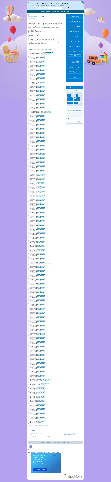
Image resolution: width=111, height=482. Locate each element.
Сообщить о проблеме (40, 469)
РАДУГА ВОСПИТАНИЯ (75, 80)
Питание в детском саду (36, 14)
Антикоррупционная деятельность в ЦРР (75, 62)
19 (72, 100)
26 (72, 102)
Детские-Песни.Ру (33, 436)
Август (80, 87)
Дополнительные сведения (75, 21)
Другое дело (55, 436)
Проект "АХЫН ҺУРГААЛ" (74, 67)
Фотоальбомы (63, 11)
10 (67, 97)
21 (76, 100)
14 (76, 97)
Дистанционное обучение (75, 24)
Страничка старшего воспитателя (75, 51)
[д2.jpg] (43, 49)
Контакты (68, 11)
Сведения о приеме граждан (74, 75)
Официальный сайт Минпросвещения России (53, 433)
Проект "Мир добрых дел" (75, 31)
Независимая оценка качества (74, 110)
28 (76, 102)
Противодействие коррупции (75, 19)
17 (67, 100)
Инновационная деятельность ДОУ (75, 59)
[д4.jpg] (50, 49)
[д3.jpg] (47, 49)
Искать (61, 8)
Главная (29, 14)
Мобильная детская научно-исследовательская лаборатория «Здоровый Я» (75, 54)
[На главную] (37, 8)
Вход (79, 121)
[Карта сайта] (39, 8)
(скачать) (47, 52)
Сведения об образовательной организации (48, 11)
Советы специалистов (75, 36)
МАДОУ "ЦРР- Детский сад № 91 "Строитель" (52, 3)
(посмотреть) (51, 52)
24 (67, 102)
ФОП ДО (75, 77)
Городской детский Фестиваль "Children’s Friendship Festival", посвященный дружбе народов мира (75, 71)
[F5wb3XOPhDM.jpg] (33, 49)
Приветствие (66, 436)
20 (74, 100)
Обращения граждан (75, 16)
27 (74, 102)
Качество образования (75, 48)
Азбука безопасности (75, 41)
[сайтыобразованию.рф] (82, 3)
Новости (58, 11)
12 (72, 97)
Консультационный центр (75, 26)
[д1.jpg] (39, 49)
